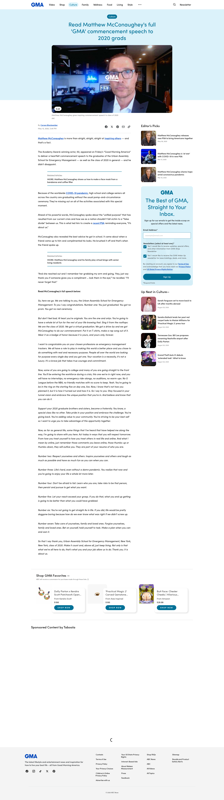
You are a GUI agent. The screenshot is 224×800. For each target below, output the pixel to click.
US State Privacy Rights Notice (160, 269)
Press (123, 773)
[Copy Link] (129, 127)
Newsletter (185, 4)
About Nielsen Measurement (127, 767)
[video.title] (112, 79)
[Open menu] (139, 4)
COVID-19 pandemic (77, 193)
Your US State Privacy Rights (130, 755)
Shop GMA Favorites (51, 575)
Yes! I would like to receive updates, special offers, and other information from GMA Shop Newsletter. (168, 248)
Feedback (125, 778)
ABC (148, 764)
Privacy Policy (185, 266)
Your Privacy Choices (104, 768)
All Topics (150, 773)
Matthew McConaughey (51, 138)
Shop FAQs (151, 754)
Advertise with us (103, 780)
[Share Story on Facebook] (106, 127)
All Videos (151, 768)
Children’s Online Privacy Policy (103, 774)
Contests (99, 754)
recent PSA (98, 223)
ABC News (151, 759)
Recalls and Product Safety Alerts (180, 760)
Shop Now (64, 607)
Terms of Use (183, 263)
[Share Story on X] (112, 127)
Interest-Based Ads (129, 761)
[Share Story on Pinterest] (118, 127)
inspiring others (113, 138)
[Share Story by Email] (123, 127)
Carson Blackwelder (49, 125)
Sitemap (175, 754)
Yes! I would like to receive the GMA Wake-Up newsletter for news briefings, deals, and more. (167, 256)
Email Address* (150, 229)
